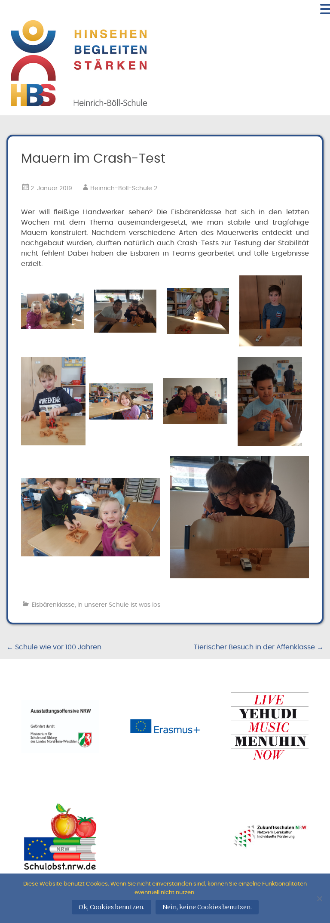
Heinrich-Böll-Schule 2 (123, 188)
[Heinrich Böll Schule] (79, 101)
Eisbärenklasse (53, 605)
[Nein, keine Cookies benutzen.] (319, 898)
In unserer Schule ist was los (118, 605)
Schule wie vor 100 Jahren (53, 647)
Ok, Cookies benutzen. (111, 907)
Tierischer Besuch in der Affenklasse (259, 647)
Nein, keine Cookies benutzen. (207, 907)
